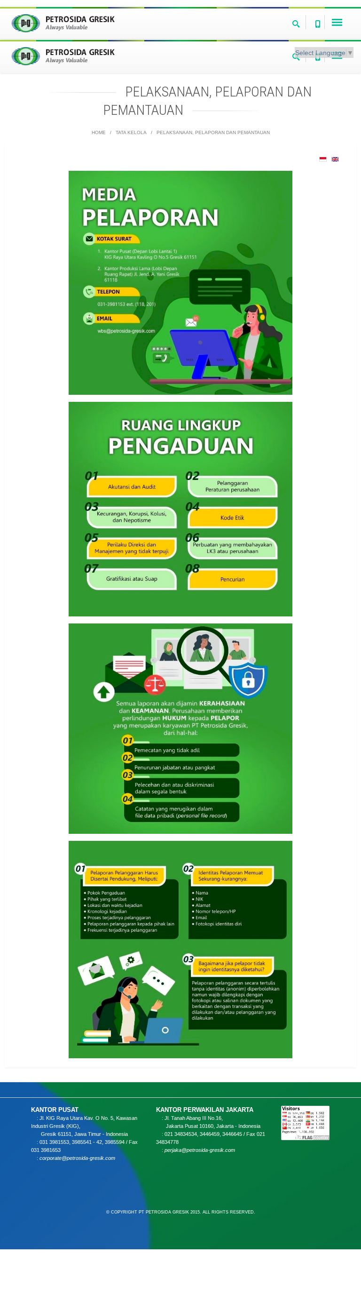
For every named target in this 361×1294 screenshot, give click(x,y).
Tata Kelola (131, 132)
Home (99, 132)
